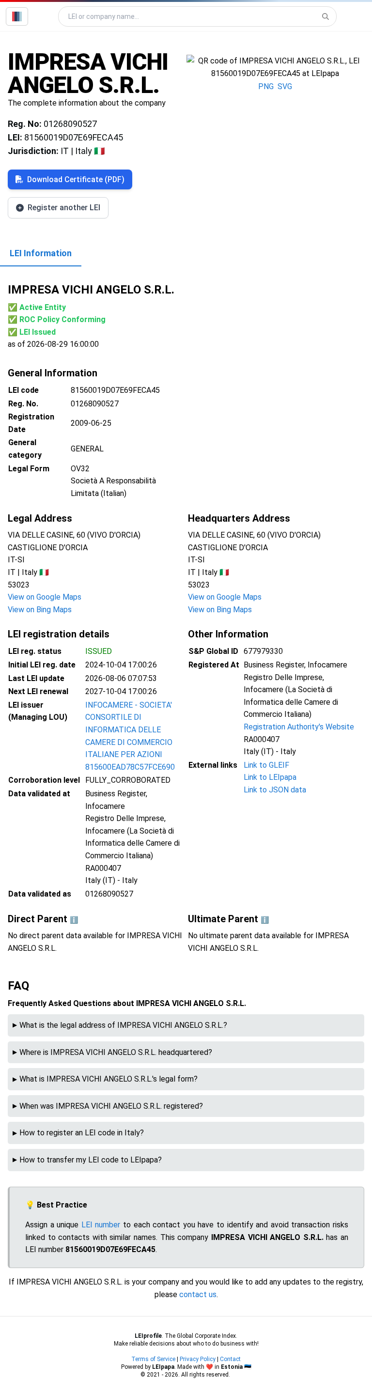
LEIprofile (148, 1335)
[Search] (325, 16)
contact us (198, 1294)
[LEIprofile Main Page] (17, 16)
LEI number (101, 1224)
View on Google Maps (44, 597)
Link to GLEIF (266, 765)
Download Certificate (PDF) (75, 179)
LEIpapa (163, 1366)
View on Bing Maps (40, 609)
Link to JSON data (275, 789)
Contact (230, 1359)
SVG (285, 86)
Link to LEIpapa (270, 777)
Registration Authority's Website (299, 726)
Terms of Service (153, 1359)
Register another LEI (64, 207)
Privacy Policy (198, 1359)
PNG (266, 86)
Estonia (232, 1366)
